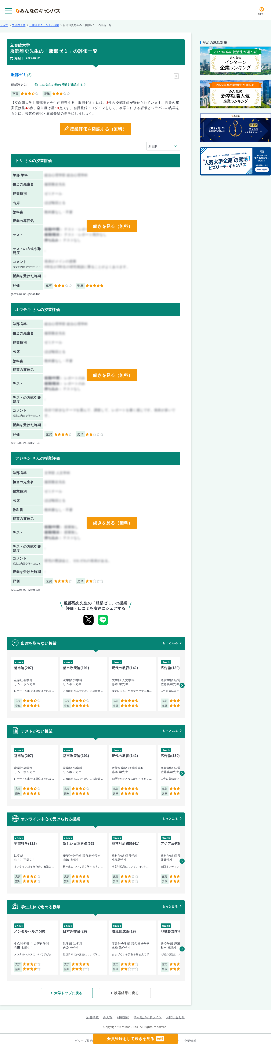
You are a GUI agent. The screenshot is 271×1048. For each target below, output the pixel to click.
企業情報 (190, 1040)
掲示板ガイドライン (148, 1017)
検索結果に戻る (126, 993)
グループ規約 (84, 1040)
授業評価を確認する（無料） (98, 129)
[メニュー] (8, 11)
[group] (34, 684)
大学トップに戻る (68, 993)
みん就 (107, 1017)
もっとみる (170, 643)
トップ (4, 25)
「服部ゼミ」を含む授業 (44, 25)
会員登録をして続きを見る (135, 1039)
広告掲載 (92, 1017)
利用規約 (123, 1017)
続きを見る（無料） (113, 226)
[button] (182, 685)
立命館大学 (19, 25)
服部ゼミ (19, 75)
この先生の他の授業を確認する (61, 84)
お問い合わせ (175, 1017)
